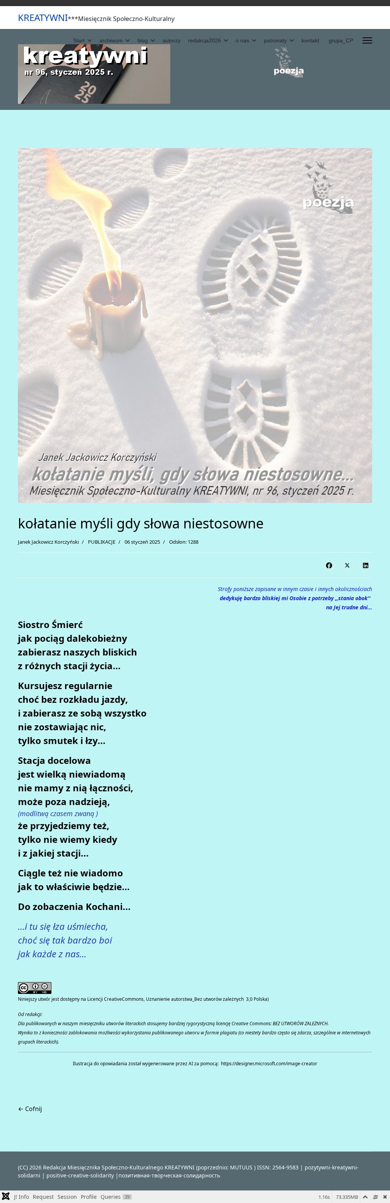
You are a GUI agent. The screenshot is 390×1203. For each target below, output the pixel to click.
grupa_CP (341, 40)
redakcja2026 (204, 40)
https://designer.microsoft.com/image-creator (269, 1063)
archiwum (111, 40)
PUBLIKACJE (101, 541)
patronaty (275, 40)
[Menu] (367, 40)
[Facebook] (329, 565)
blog (142, 40)
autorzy (172, 40)
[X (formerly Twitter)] (347, 565)
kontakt (310, 40)
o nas (242, 40)
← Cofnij (30, 1109)
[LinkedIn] (365, 565)
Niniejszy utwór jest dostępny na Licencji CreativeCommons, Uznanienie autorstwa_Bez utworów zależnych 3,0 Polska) (143, 999)
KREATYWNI (43, 17)
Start (79, 40)
